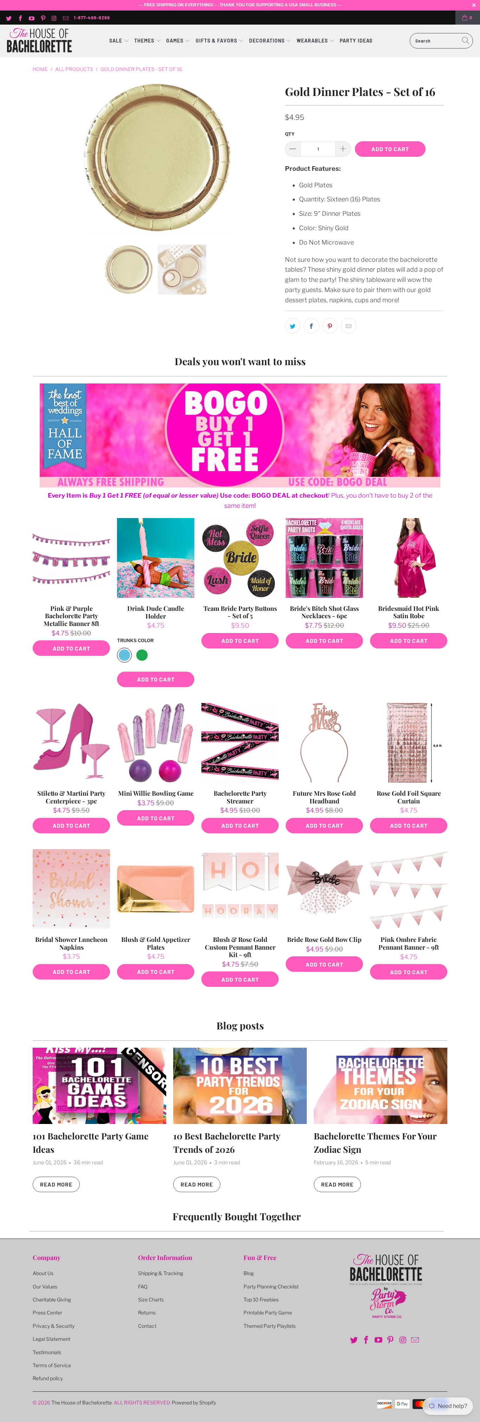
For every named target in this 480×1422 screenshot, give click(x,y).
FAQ (143, 1287)
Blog (249, 1273)
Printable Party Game (268, 1313)
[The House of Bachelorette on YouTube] (31, 17)
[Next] (271, 158)
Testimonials (47, 1352)
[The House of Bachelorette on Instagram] (54, 17)
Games (175, 41)
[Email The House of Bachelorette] (65, 17)
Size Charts (151, 1300)
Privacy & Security (53, 1326)
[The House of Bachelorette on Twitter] (8, 17)
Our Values (45, 1287)
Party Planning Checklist (271, 1287)
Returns (147, 1313)
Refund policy (48, 1378)
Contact (147, 1326)
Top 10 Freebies (261, 1300)
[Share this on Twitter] (292, 326)
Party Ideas (356, 41)
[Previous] (43, 158)
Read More (56, 1184)
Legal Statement (51, 1339)
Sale (116, 41)
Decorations (267, 41)
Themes (145, 41)
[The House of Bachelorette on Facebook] (20, 17)
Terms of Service (52, 1365)
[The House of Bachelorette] (39, 41)
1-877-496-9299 (92, 17)
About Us (43, 1273)
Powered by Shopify (194, 1402)
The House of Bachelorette (81, 1402)
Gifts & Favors (216, 41)
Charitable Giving (52, 1300)
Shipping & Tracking (160, 1273)
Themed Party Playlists (270, 1326)
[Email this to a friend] (348, 326)
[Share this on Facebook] (311, 326)
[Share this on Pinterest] (330, 326)
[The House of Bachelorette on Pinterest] (42, 17)
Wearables (312, 41)
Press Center (47, 1313)
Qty (290, 134)
